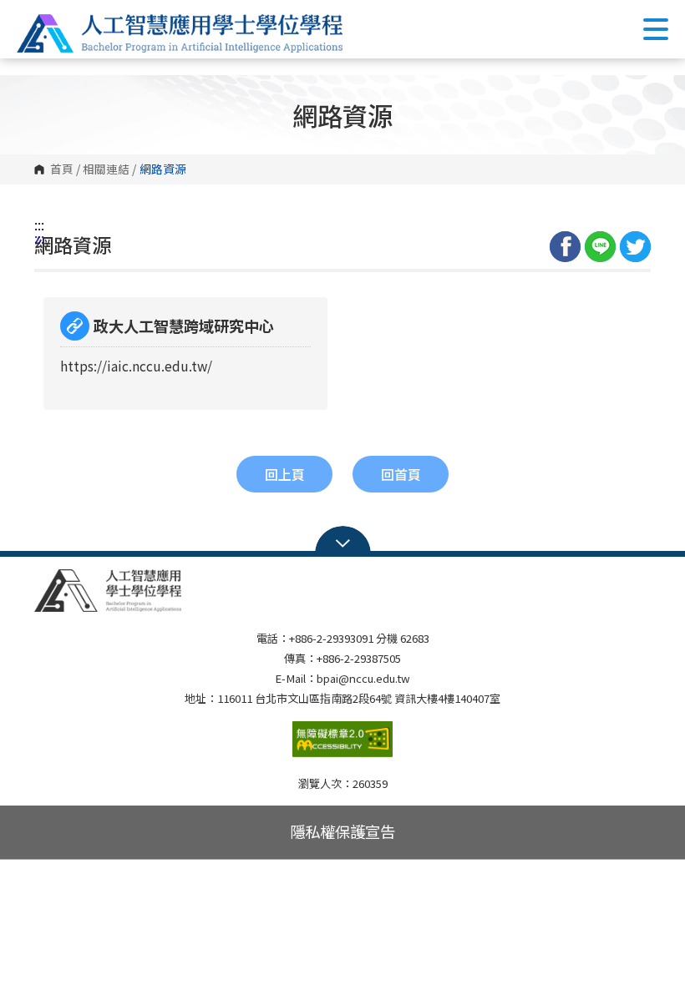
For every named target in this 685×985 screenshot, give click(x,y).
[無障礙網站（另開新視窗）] (342, 746)
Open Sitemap (343, 542)
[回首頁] (179, 33)
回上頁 (285, 474)
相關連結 (106, 169)
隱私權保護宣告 (342, 831)
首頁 (62, 169)
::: (39, 224)
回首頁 (401, 474)
